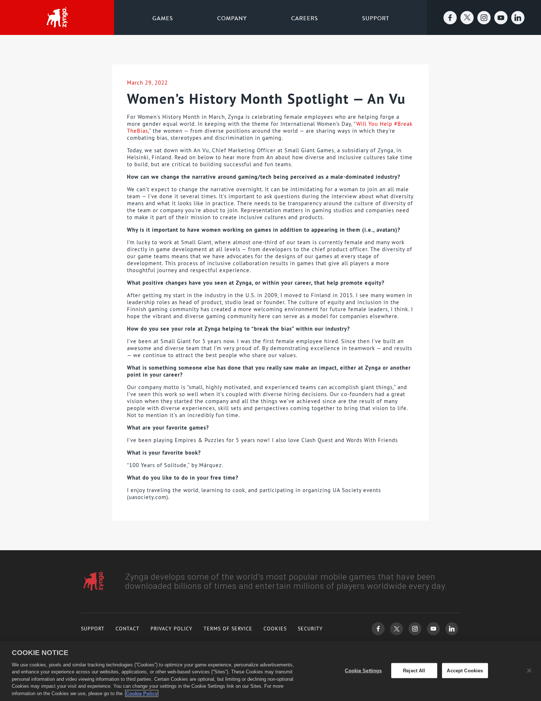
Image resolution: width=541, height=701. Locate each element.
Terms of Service (228, 628)
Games (162, 18)
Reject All (414, 670)
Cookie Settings (363, 670)
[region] (270, 671)
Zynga (57, 18)
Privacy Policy (171, 628)
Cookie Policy (142, 693)
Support (375, 18)
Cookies (275, 628)
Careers (304, 18)
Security (310, 628)
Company (232, 18)
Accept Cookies (465, 670)
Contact (127, 628)
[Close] (529, 670)
